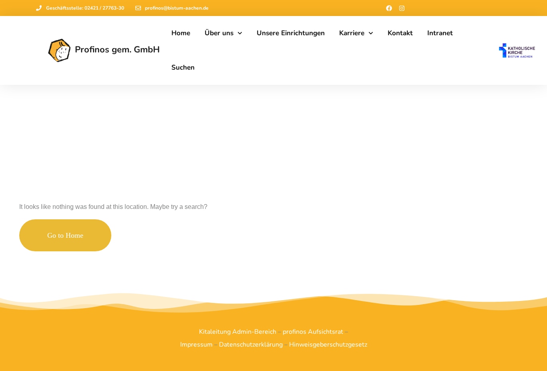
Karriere (351, 33)
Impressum (196, 344)
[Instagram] (402, 8)
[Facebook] (389, 8)
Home (180, 33)
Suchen (183, 67)
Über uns (219, 33)
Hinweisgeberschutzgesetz (328, 344)
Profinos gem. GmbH (117, 50)
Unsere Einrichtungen (291, 33)
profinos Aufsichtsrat (313, 331)
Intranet (440, 33)
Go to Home (65, 235)
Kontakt (400, 33)
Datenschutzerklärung (251, 344)
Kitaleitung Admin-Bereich (237, 331)
